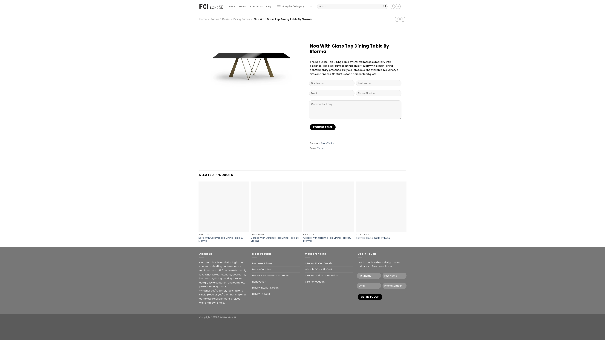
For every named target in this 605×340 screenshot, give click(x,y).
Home (203, 19)
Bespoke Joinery (262, 263)
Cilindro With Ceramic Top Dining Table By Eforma (327, 239)
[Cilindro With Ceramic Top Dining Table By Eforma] (328, 206)
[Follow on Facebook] (392, 6)
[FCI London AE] (211, 6)
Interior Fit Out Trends (318, 263)
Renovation (259, 281)
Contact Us (256, 6)
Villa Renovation (315, 281)
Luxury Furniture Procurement (270, 275)
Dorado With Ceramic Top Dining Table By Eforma (275, 239)
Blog (268, 6)
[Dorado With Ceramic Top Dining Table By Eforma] (276, 206)
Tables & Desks (220, 19)
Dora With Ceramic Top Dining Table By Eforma (221, 239)
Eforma (320, 148)
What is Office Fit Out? (318, 269)
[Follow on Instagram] (398, 6)
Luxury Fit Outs (261, 294)
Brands (243, 6)
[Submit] (384, 6)
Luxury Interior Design (265, 287)
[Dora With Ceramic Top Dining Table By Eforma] (224, 206)
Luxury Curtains (261, 269)
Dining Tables (241, 19)
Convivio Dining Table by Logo (373, 238)
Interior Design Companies (321, 275)
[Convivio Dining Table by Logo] (381, 206)
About (231, 6)
